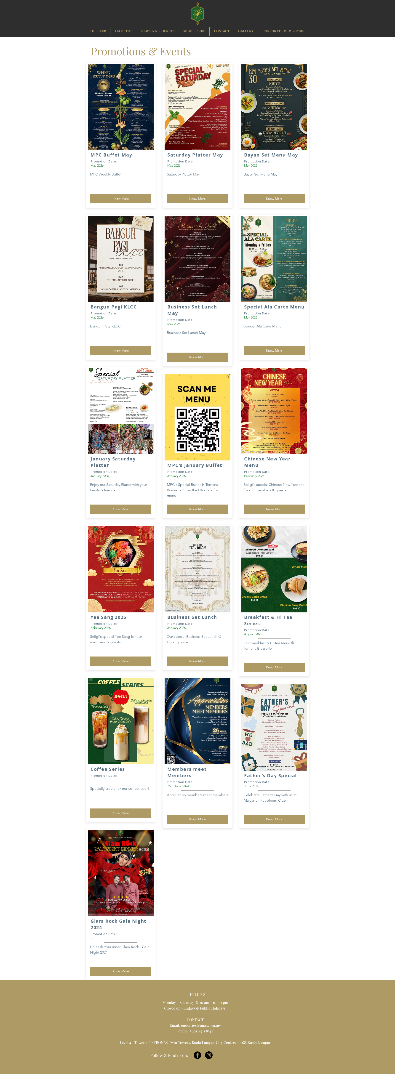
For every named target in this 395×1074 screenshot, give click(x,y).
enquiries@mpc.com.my (201, 1025)
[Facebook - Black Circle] (197, 1055)
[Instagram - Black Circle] (209, 1055)
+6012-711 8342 (201, 1031)
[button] (158, 31)
